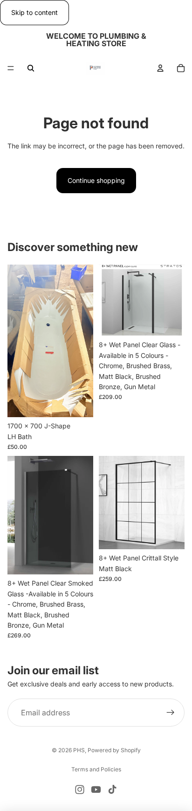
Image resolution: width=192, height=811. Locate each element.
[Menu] (10, 68)
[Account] (160, 68)
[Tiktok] (112, 789)
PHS (79, 750)
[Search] (31, 68)
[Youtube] (96, 789)
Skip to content (34, 12)
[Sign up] (170, 712)
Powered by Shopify (114, 750)
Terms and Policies (96, 769)
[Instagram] (79, 789)
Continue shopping (96, 180)
